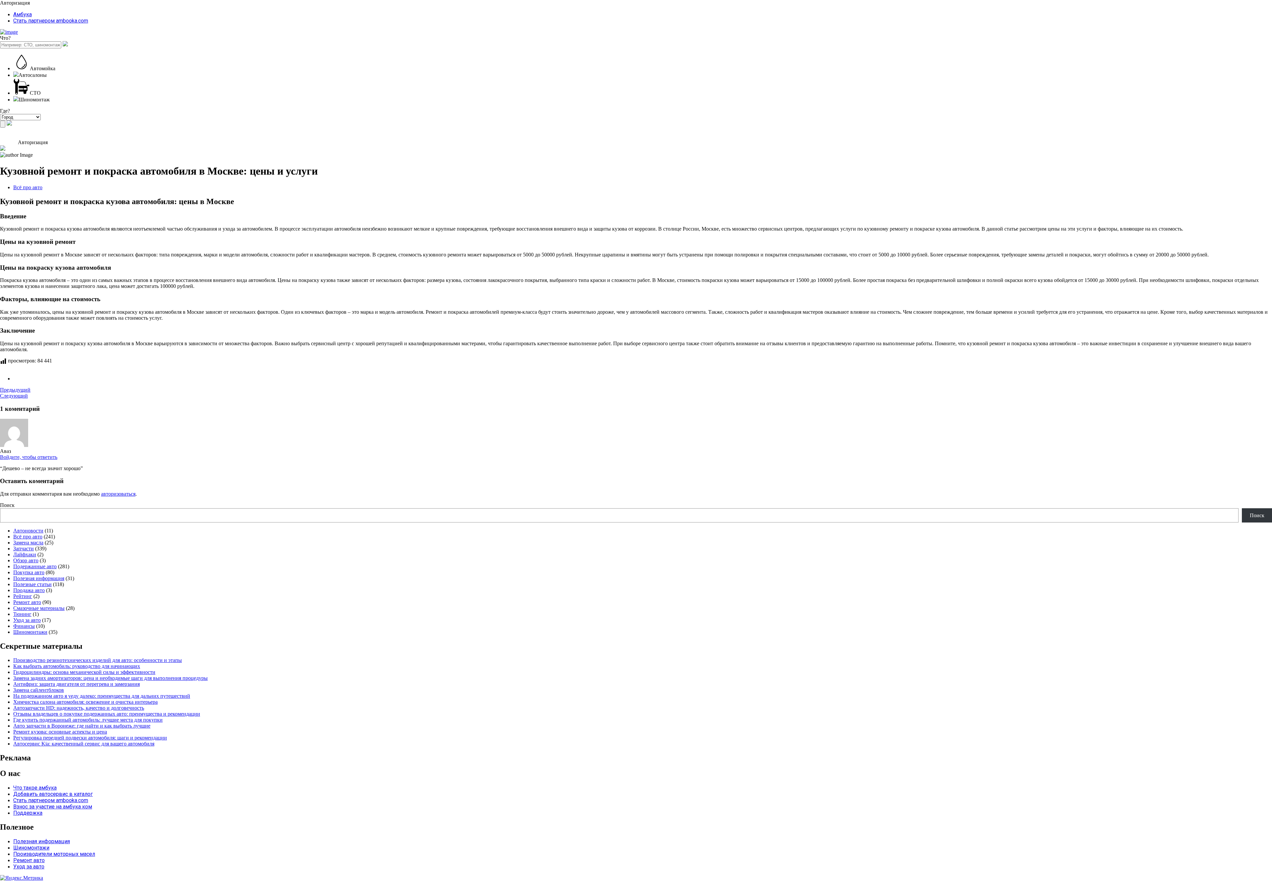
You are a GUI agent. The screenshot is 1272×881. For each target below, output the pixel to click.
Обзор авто (25, 560)
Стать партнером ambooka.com (50, 21)
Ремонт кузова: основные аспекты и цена (60, 732)
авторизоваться (118, 494)
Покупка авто (28, 572)
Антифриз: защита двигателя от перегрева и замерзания (76, 684)
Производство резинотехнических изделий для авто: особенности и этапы (97, 660)
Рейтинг (22, 596)
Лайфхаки (24, 554)
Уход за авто (27, 620)
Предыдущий (15, 390)
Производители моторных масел (54, 854)
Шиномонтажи (30, 632)
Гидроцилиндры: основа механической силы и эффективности (84, 672)
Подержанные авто (35, 566)
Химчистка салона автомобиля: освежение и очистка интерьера (85, 702)
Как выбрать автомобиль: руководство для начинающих (76, 666)
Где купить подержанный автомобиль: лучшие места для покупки (88, 720)
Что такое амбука (35, 788)
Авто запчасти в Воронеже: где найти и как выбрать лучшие (81, 726)
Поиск (7, 505)
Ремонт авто (27, 602)
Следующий (14, 396)
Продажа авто (29, 590)
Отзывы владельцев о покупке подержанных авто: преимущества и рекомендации (106, 714)
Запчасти (23, 548)
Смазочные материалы (39, 608)
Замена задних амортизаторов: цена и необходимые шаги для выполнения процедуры (110, 678)
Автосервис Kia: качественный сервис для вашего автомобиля (83, 743)
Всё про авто (27, 187)
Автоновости (28, 530)
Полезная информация (38, 578)
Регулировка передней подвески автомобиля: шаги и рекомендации (90, 738)
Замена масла (28, 542)
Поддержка (27, 813)
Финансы (24, 626)
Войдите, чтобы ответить (28, 457)
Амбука (22, 14)
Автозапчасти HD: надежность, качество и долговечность (78, 708)
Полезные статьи (32, 584)
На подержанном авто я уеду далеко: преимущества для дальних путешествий (101, 696)
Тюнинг (22, 614)
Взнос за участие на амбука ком (52, 806)
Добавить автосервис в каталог (53, 794)
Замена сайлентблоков (38, 690)
